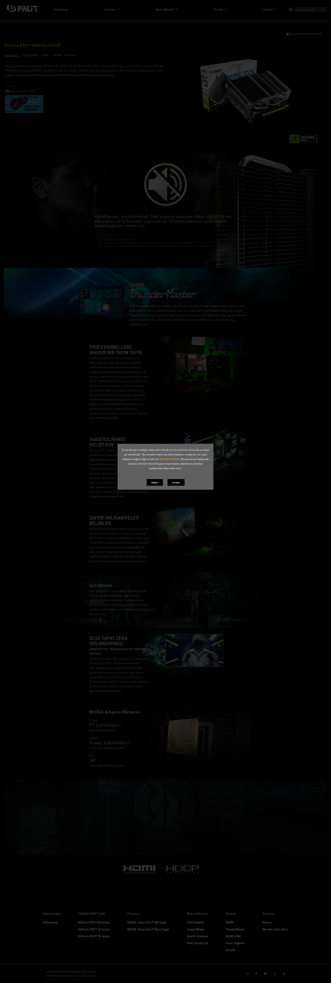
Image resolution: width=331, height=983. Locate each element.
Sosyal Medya (195, 929)
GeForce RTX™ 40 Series (94, 929)
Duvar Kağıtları (235, 943)
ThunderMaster (235, 929)
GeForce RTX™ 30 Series (94, 936)
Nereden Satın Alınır (275, 929)
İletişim (267, 922)
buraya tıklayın (169, 459)
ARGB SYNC (233, 936)
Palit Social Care (197, 943)
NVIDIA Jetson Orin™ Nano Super (148, 929)
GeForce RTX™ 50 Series (94, 922)
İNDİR (229, 922)
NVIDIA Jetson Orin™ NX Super (147, 922)
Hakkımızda (50, 922)
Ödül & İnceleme (197, 936)
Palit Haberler (196, 922)
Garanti (230, 950)
